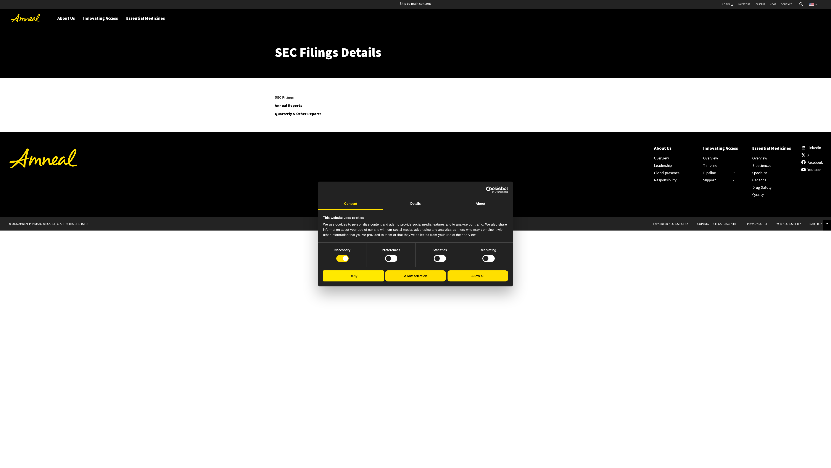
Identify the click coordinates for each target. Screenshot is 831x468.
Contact (786, 4)
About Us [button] (66, 18)
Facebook (814, 162)
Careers (760, 4)
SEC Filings (284, 97)
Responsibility (665, 180)
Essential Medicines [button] (145, 18)
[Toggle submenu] (668, 173)
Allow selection (415, 276)
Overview (661, 158)
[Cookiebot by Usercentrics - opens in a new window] (489, 189)
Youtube (814, 169)
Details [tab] (415, 203)
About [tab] (480, 203)
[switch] (391, 258)
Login (726, 4)
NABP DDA (816, 224)
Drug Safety (761, 187)
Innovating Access (720, 148)
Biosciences (761, 165)
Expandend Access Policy (671, 224)
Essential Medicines (769, 148)
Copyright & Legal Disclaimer (718, 224)
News (773, 4)
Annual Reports (288, 105)
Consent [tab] (350, 203)
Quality (758, 194)
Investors (744, 4)
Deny (353, 276)
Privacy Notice (757, 224)
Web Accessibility (788, 224)
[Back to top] (826, 224)
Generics (759, 180)
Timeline (710, 165)
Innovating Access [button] (100, 18)
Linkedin (814, 147)
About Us (663, 148)
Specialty (759, 173)
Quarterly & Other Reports (298, 114)
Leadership (663, 165)
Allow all (477, 276)
